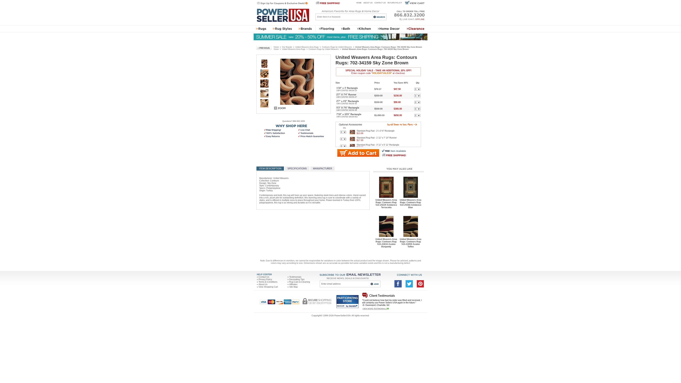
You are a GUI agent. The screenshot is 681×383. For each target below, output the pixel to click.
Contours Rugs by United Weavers (337, 47)
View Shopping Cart (268, 287)
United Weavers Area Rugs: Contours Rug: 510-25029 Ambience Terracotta (386, 204)
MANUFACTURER (322, 168)
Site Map (293, 287)
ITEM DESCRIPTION (270, 168)
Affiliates (293, 284)
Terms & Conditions (268, 282)
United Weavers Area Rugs (307, 47)
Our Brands (287, 47)
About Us (368, 3)
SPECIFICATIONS (297, 168)
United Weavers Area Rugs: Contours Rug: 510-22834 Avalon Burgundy (386, 243)
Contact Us (380, 3)
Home (359, 3)
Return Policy (394, 3)
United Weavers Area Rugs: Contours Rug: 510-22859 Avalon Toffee (410, 243)
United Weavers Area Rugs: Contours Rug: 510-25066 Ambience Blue (410, 204)
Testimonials (295, 277)
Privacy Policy (265, 279)
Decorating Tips (296, 279)
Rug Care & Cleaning (299, 282)
